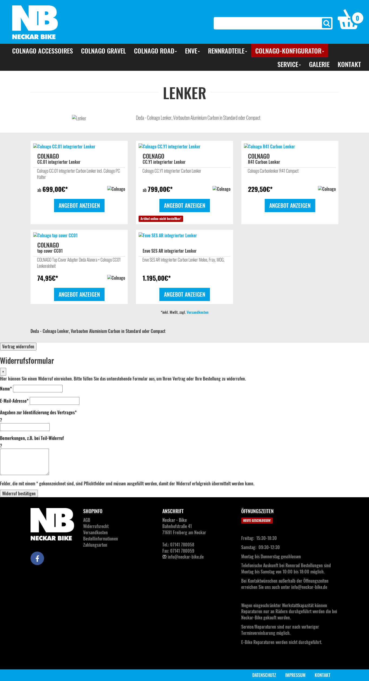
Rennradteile (226, 50)
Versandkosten (198, 312)
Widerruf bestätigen (19, 493)
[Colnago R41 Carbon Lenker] (290, 146)
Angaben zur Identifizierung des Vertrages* (38, 412)
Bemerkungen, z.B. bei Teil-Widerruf (32, 438)
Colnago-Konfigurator (288, 50)
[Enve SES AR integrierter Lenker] (184, 235)
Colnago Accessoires (42, 50)
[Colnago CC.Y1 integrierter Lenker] (184, 146)
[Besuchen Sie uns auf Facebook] (37, 558)
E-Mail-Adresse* (14, 401)
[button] (351, 18)
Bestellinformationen (100, 538)
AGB (86, 520)
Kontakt (349, 64)
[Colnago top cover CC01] (79, 235)
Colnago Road (154, 50)
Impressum (295, 675)
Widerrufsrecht (96, 526)
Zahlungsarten (95, 545)
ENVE (191, 50)
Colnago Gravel (103, 50)
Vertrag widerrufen (18, 346)
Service (287, 64)
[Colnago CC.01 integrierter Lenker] (79, 146)
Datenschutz (264, 675)
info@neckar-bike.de (186, 556)
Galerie (319, 64)
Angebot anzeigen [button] (79, 205)
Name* (6, 389)
